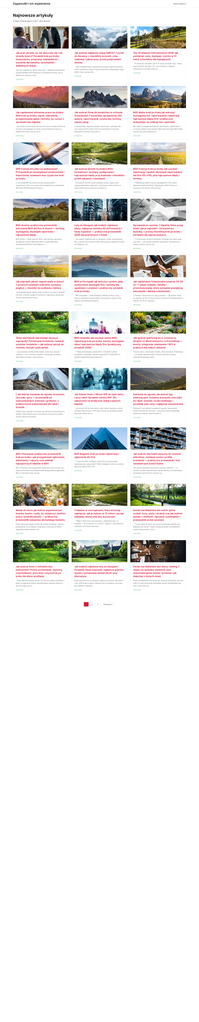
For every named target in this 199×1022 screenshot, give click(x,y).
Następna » (108, 604)
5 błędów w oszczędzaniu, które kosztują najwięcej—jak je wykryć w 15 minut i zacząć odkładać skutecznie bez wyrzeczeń (99, 513)
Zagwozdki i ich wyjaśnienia (31, 3)
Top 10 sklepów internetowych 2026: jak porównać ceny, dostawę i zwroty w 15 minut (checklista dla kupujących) (155, 56)
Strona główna (179, 4)
